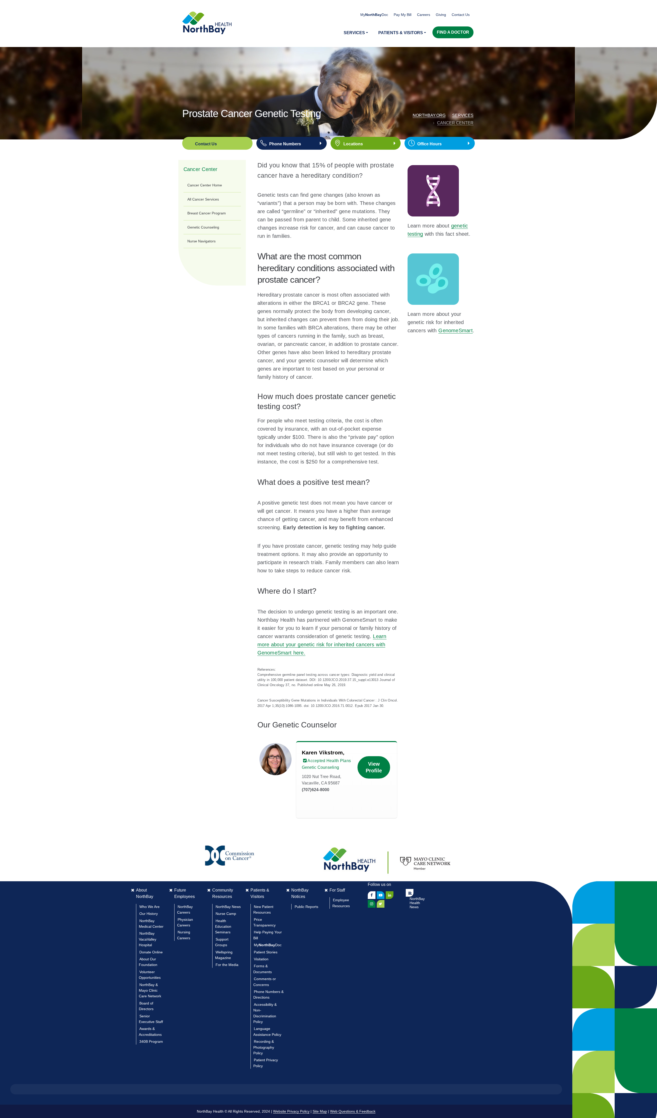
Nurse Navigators (201, 241)
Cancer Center (455, 123)
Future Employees (184, 893)
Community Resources (222, 893)
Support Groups (221, 942)
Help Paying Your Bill (267, 935)
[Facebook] (371, 895)
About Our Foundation (148, 962)
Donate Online (151, 952)
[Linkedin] (389, 895)
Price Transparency (264, 922)
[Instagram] (371, 904)
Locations (353, 144)
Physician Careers (185, 922)
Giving (441, 15)
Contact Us (461, 15)
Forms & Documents (262, 969)
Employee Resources (341, 903)
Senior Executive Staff (151, 1019)
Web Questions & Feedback (352, 1111)
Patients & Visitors (259, 893)
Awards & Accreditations (150, 1031)
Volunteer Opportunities (150, 975)
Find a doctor (453, 32)
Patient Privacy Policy (265, 1063)
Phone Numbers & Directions (268, 994)
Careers (423, 15)
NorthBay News (228, 907)
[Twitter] (380, 904)
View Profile (374, 767)
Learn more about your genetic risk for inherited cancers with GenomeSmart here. (322, 644)
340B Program (151, 1041)
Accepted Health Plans (329, 761)
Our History (148, 914)
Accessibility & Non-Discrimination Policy (265, 1013)
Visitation (261, 959)
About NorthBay (144, 893)
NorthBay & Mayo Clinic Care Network (150, 990)
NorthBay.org (429, 115)
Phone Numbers (285, 144)
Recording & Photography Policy (263, 1047)
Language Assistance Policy (267, 1031)
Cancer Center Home (204, 185)
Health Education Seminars (223, 926)
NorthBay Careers (185, 909)
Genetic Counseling (203, 227)
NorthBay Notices (299, 893)
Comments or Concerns (264, 982)
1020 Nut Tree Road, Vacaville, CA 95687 (321, 783)
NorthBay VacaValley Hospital (147, 939)
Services (463, 115)
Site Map (320, 1111)
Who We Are (149, 907)
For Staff (337, 890)
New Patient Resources (263, 909)
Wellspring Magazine (224, 955)
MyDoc (268, 945)
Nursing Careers (183, 935)
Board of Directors (146, 1006)
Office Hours (429, 144)
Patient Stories (265, 952)
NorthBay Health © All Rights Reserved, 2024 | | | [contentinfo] (286, 1111)
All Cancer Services (203, 199)
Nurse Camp (226, 914)
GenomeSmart (455, 330)
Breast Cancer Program (206, 213)
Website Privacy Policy (291, 1111)
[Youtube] (380, 895)
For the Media (227, 965)
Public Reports (306, 907)
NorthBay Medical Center (151, 923)
